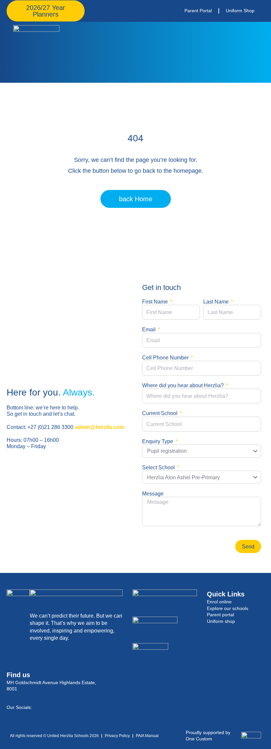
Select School (159, 467)
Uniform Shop (240, 10)
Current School (160, 413)
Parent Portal (198, 10)
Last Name (216, 301)
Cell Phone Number (166, 357)
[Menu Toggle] (258, 52)
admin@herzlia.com (99, 427)
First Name (155, 301)
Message (153, 493)
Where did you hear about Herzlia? (183, 385)
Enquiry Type (158, 441)
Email (149, 329)
